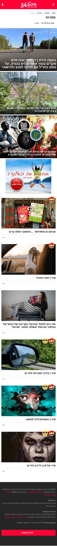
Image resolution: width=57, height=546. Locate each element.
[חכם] (45, 341)
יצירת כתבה (27, 533)
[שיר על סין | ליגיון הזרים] (28, 447)
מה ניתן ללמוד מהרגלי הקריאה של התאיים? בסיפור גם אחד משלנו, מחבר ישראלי (29, 325)
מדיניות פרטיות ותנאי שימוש (15, 517)
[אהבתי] (51, 199)
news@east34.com (34, 492)
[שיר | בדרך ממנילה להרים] (28, 354)
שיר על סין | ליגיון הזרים (41, 465)
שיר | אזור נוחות (46, 277)
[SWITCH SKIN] (2, 4)
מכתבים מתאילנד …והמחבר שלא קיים (32, 231)
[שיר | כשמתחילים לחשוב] (28, 401)
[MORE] (3, 237)
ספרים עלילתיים (48, 23)
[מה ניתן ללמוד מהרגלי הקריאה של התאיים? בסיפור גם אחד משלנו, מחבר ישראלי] (28, 305)
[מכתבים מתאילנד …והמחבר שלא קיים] (28, 213)
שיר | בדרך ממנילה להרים (40, 373)
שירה (37, 23)
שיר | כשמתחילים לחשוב (41, 419)
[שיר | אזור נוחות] (28, 259)
